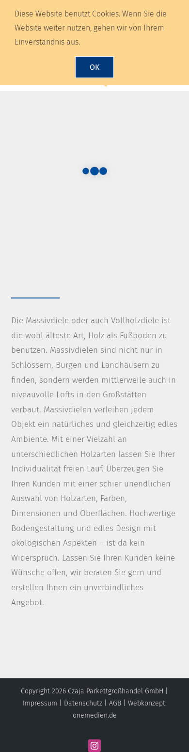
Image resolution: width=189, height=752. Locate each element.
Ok (94, 67)
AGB (115, 703)
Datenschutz (83, 703)
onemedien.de (95, 715)
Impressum (40, 703)
